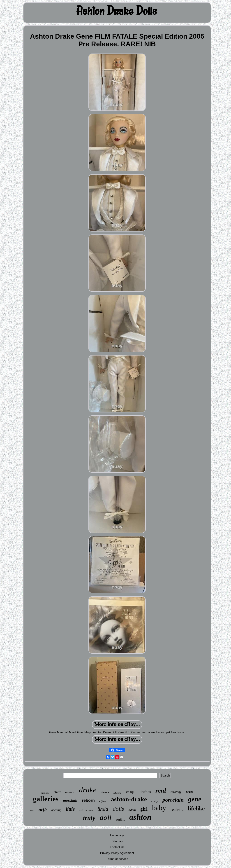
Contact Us (117, 847)
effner (102, 801)
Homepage (117, 835)
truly (89, 818)
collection (86, 811)
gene (194, 799)
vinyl (131, 792)
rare (56, 791)
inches (146, 791)
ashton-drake (129, 799)
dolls (118, 809)
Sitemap (117, 841)
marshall (70, 800)
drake (87, 790)
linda (102, 809)
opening (56, 810)
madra (69, 792)
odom (132, 810)
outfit (120, 819)
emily (154, 801)
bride (189, 792)
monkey (45, 792)
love (32, 810)
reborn (88, 800)
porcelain (173, 800)
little (70, 809)
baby (159, 808)
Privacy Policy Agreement (117, 853)
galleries (45, 799)
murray (176, 792)
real (160, 790)
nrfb (43, 809)
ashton (140, 817)
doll (105, 817)
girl (144, 809)
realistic (177, 809)
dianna (105, 792)
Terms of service (117, 859)
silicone (117, 792)
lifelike (196, 808)
